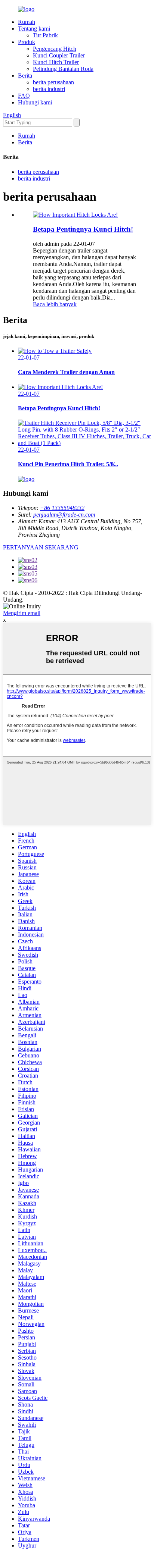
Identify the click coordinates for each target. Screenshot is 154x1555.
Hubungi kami (35, 102)
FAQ (24, 96)
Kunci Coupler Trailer (59, 55)
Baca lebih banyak (55, 304)
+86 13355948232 (62, 508)
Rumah (26, 22)
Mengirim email (21, 613)
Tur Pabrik (45, 35)
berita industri (49, 89)
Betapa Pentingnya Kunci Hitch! (83, 229)
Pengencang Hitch (54, 49)
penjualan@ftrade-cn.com (64, 514)
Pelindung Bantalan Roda (63, 69)
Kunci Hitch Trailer (56, 62)
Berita (25, 75)
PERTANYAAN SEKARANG (40, 547)
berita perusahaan (53, 82)
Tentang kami (34, 28)
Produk (26, 42)
